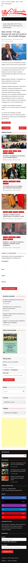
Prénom (5, 365)
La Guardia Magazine (7, 39)
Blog (9, 24)
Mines (21, 1)
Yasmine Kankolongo (8, 218)
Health (10, 151)
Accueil (3, 1)
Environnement (8, 3)
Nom (3, 269)
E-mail (3, 275)
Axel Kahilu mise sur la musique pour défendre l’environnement (12, 307)
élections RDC (6, 122)
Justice (17, 1)
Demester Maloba (8, 159)
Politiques (4, 560)
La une (7, 41)
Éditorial (13, 1)
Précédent (7, 128)
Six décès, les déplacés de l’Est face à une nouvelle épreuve (13, 300)
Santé (3, 3)
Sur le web (8, 1)
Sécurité (5, 153)
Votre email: (6, 373)
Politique (11, 41)
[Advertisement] (14, 432)
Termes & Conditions (12, 560)
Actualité (5, 151)
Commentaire (5, 261)
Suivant (21, 128)
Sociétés (15, 212)
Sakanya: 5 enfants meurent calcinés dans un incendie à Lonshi (14, 314)
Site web (4, 281)
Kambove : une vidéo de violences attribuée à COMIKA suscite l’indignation (13, 243)
